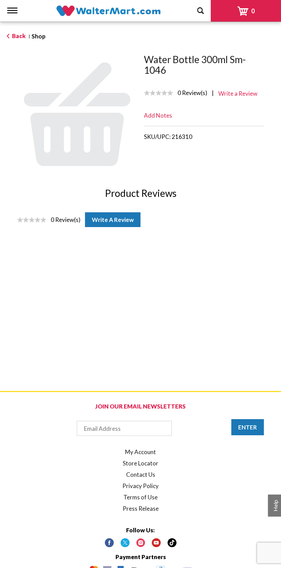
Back (18, 35)
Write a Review (113, 219)
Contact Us (140, 474)
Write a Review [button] (237, 93)
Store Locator (140, 463)
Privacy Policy (140, 485)
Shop (39, 36)
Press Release (141, 508)
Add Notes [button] (158, 115)
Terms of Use (140, 497)
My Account (140, 451)
